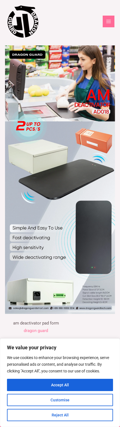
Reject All (60, 415)
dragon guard (36, 330)
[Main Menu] (108, 21)
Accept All (60, 385)
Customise (60, 400)
